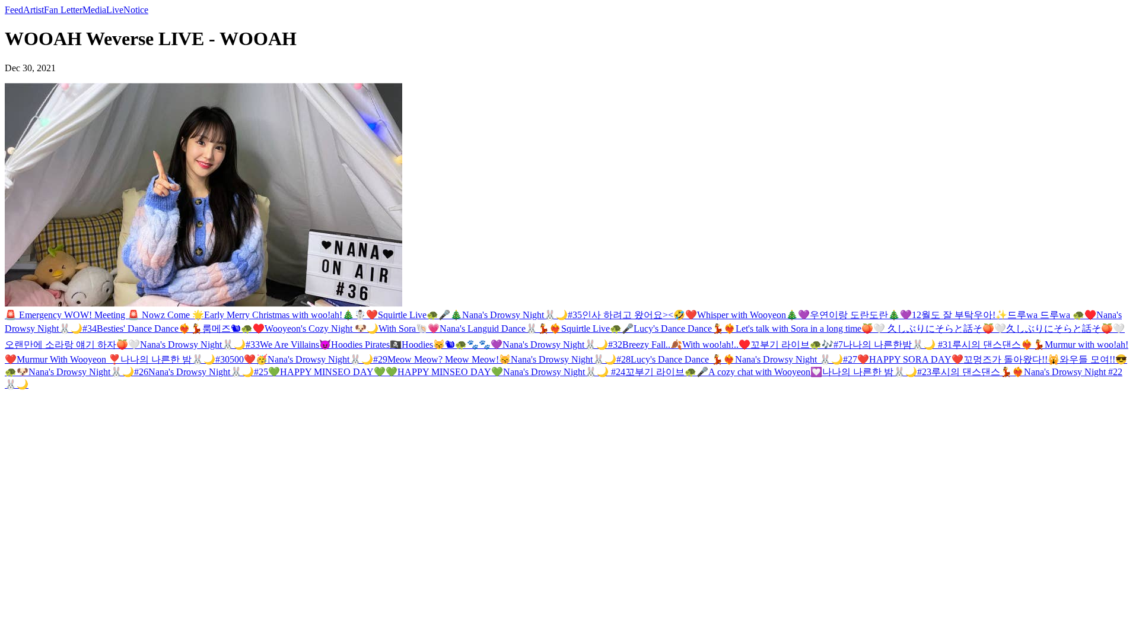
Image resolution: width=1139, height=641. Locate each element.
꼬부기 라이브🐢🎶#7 (796, 344)
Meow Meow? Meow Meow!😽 (449, 359)
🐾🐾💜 (484, 344)
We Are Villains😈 (295, 344)
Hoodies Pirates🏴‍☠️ (366, 344)
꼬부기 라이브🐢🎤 (666, 372)
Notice (135, 10)
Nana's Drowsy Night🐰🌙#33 (200, 344)
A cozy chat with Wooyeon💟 (765, 372)
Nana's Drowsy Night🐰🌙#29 (327, 359)
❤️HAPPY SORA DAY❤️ (910, 359)
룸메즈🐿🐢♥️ (233, 328)
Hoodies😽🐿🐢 (434, 344)
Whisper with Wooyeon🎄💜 (753, 315)
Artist (33, 10)
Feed (14, 10)
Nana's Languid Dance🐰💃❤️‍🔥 (500, 328)
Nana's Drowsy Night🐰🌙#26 (88, 372)
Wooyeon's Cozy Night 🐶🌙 (321, 328)
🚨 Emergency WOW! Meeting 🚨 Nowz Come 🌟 (104, 315)
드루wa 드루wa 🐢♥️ (1051, 315)
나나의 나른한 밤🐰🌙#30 (175, 359)
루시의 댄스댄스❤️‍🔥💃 (998, 344)
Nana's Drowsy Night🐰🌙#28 (571, 359)
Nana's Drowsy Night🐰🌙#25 (208, 372)
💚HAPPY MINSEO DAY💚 (327, 372)
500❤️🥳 (249, 359)
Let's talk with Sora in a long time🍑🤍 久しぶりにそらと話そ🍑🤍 (871, 328)
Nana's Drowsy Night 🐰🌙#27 (796, 359)
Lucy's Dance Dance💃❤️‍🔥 (685, 328)
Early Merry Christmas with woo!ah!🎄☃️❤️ (291, 315)
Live (114, 10)
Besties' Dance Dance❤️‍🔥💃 (149, 328)
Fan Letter (63, 10)
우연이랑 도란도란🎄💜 (861, 315)
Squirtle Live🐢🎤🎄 (420, 315)
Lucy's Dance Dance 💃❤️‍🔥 (683, 359)
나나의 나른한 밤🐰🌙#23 (876, 372)
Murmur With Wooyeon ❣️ (68, 359)
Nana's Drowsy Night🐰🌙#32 (562, 344)
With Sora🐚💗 (409, 328)
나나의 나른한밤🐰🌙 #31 (897, 344)
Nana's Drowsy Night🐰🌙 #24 (564, 372)
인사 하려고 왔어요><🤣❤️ (639, 315)
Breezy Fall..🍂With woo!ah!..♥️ (686, 344)
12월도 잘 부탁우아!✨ (959, 315)
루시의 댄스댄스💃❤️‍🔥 (977, 372)
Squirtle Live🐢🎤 (597, 328)
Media (94, 10)
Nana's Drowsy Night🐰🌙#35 (522, 315)
